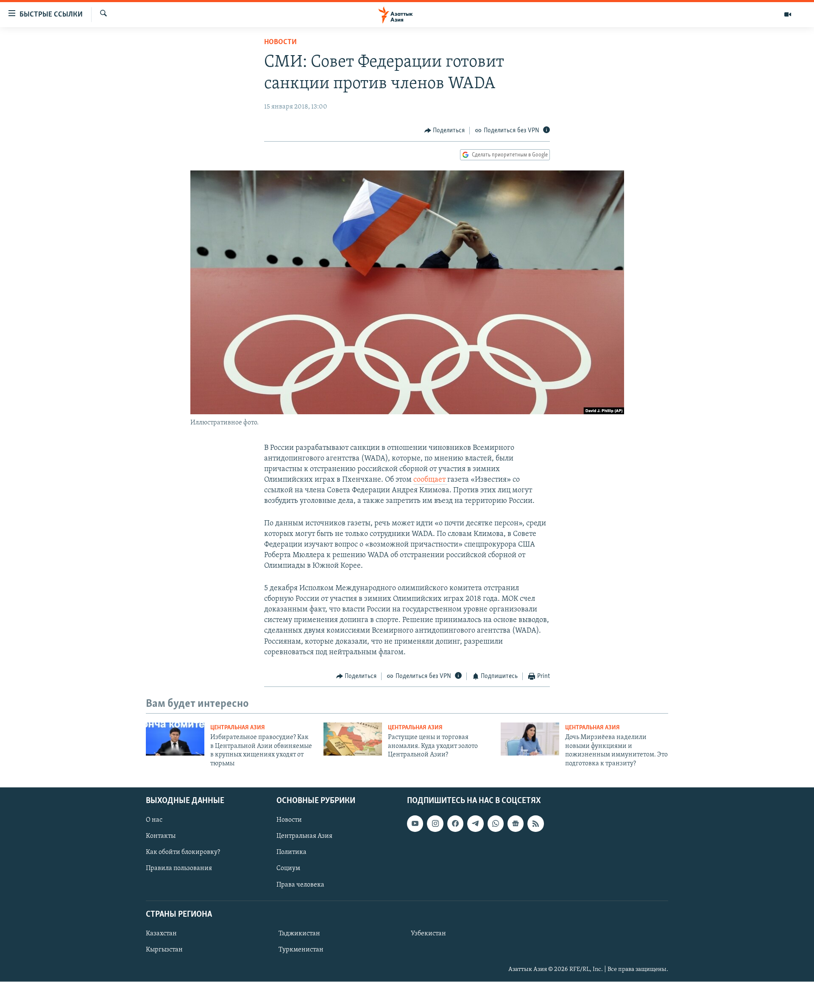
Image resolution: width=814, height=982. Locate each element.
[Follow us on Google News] (515, 823)
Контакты (161, 836)
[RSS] (535, 823)
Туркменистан (301, 949)
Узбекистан (428, 933)
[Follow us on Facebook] (455, 823)
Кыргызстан (164, 949)
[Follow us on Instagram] (435, 823)
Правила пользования (179, 868)
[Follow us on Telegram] (475, 823)
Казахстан (161, 933)
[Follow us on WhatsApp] (496, 823)
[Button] (444, 130)
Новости (280, 42)
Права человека (300, 885)
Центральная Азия (237, 728)
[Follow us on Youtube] (415, 823)
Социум (288, 868)
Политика (291, 852)
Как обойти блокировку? (183, 852)
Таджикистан (299, 933)
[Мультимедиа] (787, 14)
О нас (154, 820)
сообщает (430, 480)
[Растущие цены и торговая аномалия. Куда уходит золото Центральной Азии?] (352, 739)
